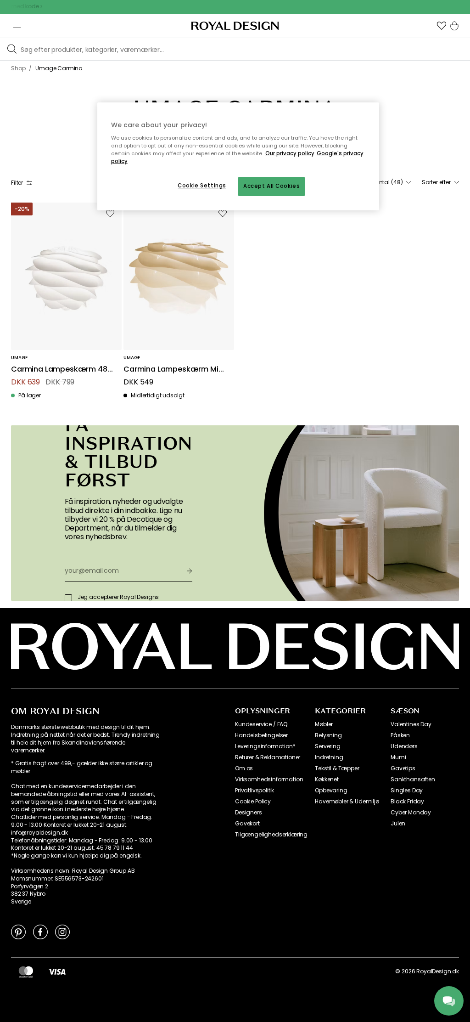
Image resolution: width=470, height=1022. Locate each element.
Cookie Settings (202, 185)
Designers (248, 812)
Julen (398, 823)
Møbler (324, 724)
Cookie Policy (253, 801)
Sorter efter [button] (436, 182)
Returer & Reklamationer (267, 757)
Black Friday (407, 801)
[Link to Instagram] (62, 931)
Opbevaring (331, 790)
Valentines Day (411, 724)
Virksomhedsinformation (269, 779)
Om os (244, 768)
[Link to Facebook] (40, 931)
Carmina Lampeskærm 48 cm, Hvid (59, 369)
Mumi (398, 757)
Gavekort (247, 823)
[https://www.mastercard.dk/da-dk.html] (26, 971)
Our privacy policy (289, 153)
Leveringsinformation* (265, 746)
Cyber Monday (411, 812)
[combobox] (388, 182)
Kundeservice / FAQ (261, 724)
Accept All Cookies (271, 186)
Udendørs (404, 746)
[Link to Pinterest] (18, 931)
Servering (328, 746)
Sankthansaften (413, 779)
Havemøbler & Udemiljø (347, 801)
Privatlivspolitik (254, 790)
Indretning (329, 757)
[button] (441, 25)
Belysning (328, 735)
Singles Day (407, 790)
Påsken (400, 735)
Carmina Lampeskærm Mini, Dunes (174, 369)
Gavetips (403, 768)
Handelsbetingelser (261, 735)
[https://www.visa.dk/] (57, 971)
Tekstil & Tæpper (337, 768)
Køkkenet (327, 779)
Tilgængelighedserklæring (271, 834)
